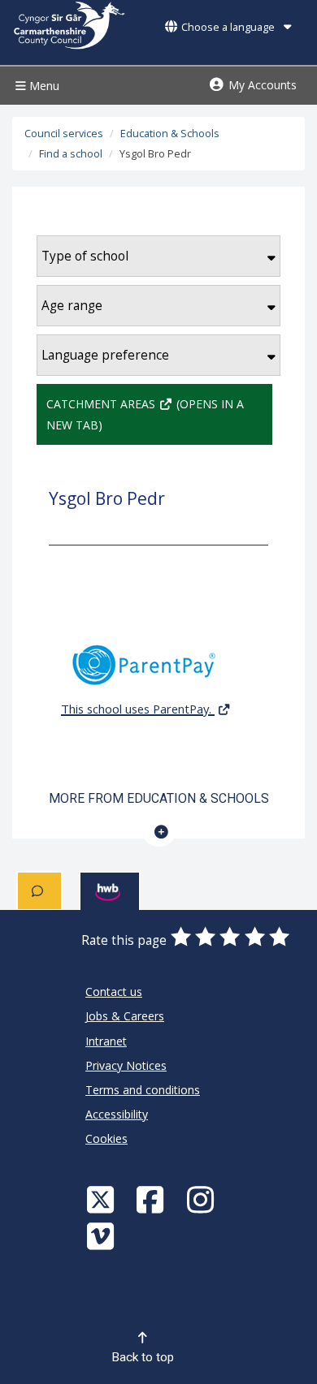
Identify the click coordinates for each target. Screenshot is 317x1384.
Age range (71, 305)
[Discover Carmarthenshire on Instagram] (202, 1199)
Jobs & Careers (124, 1016)
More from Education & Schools (159, 798)
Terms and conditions (142, 1089)
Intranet (106, 1041)
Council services (63, 133)
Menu (42, 85)
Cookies (106, 1138)
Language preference (105, 355)
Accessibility (116, 1114)
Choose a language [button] (228, 27)
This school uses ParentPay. (138, 709)
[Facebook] (152, 1199)
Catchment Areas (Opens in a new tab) (145, 414)
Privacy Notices (126, 1065)
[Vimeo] (102, 1236)
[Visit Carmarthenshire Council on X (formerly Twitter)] (102, 1199)
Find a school (70, 154)
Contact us (113, 991)
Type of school (84, 256)
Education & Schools (169, 133)
